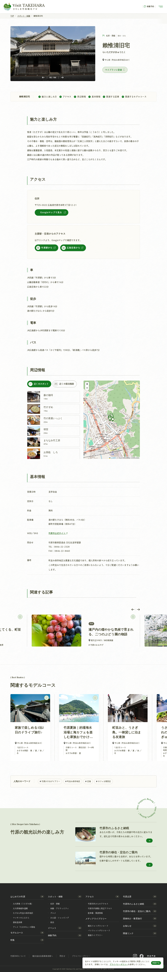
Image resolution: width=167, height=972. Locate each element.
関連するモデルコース (136, 97)
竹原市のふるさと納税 (133, 904)
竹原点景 (127, 897)
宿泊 (52, 922)
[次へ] (62, 77)
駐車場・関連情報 (95, 913)
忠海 (89, 781)
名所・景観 (55, 904)
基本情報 (96, 97)
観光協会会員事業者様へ (42, 956)
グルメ (53, 913)
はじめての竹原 (17, 897)
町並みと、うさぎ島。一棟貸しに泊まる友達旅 (126, 732)
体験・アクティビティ (59, 908)
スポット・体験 (55, 897)
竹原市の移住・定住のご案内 (136, 911)
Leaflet (113, 458)
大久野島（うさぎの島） (23, 904)
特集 (12, 940)
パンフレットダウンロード (99, 930)
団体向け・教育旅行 (132, 918)
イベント (52, 928)
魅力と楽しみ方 (49, 97)
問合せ (62, 956)
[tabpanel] (53, 425)
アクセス (67, 97)
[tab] (39, 384)
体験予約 (150, 6)
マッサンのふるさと (21, 918)
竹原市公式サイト (57, 533)
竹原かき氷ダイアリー (51, 781)
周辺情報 (81, 97)
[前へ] (43, 77)
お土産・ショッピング (59, 918)
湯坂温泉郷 (17, 922)
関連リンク (128, 933)
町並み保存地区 (73, 781)
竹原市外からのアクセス (98, 904)
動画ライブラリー (95, 935)
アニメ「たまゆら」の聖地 (24, 927)
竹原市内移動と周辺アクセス (100, 908)
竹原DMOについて (18, 956)
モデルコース (16, 933)
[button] (110, 419)
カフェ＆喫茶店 (104, 781)
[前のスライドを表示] (132, 609)
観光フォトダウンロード (98, 926)
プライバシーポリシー (119, 964)
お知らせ (127, 926)
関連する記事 (112, 97)
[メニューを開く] (160, 6)
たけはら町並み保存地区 (23, 913)
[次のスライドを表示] (138, 609)
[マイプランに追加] (115, 70)
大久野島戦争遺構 (20, 908)
